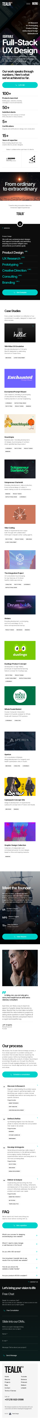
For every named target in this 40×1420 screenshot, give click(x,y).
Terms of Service (10, 1391)
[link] (20, 342)
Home (7, 1376)
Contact (7, 1388)
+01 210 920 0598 (14, 1399)
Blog (6, 1385)
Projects (7, 1382)
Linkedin (23, 1388)
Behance (24, 1379)
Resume (7, 1379)
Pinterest (24, 1382)
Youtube (24, 1376)
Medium (23, 1385)
